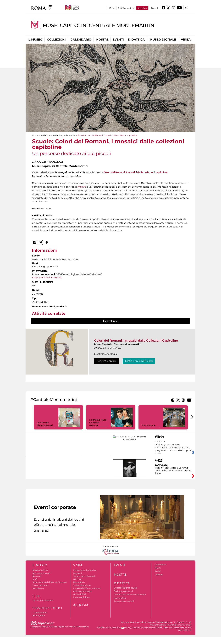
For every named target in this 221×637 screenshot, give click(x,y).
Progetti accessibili (124, 601)
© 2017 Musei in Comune (108, 628)
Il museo (35, 39)
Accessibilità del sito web (181, 629)
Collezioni (56, 39)
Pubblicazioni (40, 612)
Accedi (154, 8)
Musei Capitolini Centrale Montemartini (99, 25)
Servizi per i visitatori (84, 576)
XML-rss (187, 630)
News (157, 567)
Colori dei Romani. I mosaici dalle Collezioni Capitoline (136, 340)
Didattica (136, 39)
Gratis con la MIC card (139, 361)
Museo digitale (163, 39)
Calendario (81, 39)
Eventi (118, 39)
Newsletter (38, 588)
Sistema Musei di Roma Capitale (50, 582)
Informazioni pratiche (84, 570)
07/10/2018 (173, 448)
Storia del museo (41, 573)
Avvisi (158, 571)
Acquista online (107, 361)
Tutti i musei (124, 8)
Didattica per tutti (123, 591)
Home (35, 135)
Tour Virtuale (148, 425)
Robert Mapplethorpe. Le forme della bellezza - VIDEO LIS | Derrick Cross (173, 470)
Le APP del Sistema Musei (45, 424)
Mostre (102, 39)
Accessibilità (79, 594)
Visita (186, 39)
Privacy (127, 628)
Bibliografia (39, 615)
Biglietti (77, 573)
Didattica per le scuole (64, 135)
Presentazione (40, 570)
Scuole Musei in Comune (46, 277)
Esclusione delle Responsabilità (147, 628)
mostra (82, 186)
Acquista (142, 8)
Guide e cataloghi (82, 591)
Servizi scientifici (47, 608)
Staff (35, 579)
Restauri (37, 576)
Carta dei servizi (41, 585)
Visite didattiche (82, 585)
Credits (167, 628)
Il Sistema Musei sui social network (98, 422)
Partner (159, 574)
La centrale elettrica (43, 600)
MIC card (78, 579)
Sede (37, 596)
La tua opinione (81, 597)
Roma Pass (79, 582)
